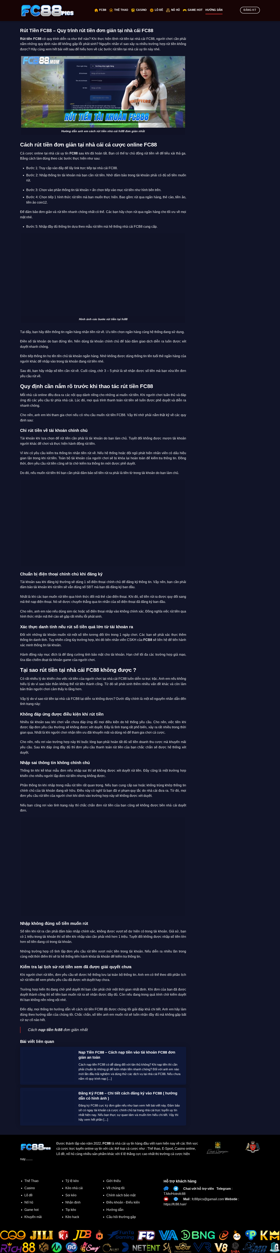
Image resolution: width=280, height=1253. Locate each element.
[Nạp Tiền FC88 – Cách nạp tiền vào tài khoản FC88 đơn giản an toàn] (48, 1065)
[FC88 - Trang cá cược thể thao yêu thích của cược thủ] (54, 10)
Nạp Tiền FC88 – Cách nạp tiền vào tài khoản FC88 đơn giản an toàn (127, 1054)
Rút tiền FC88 (30, 39)
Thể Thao (121, 9)
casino (141, 9)
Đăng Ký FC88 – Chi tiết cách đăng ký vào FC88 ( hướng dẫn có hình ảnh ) (128, 1095)
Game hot (195, 9)
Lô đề (159, 9)
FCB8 (102, 9)
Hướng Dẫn (213, 9)
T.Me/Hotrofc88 (175, 1194)
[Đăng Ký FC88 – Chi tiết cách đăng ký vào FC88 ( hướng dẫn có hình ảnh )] (48, 1106)
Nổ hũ (175, 9)
